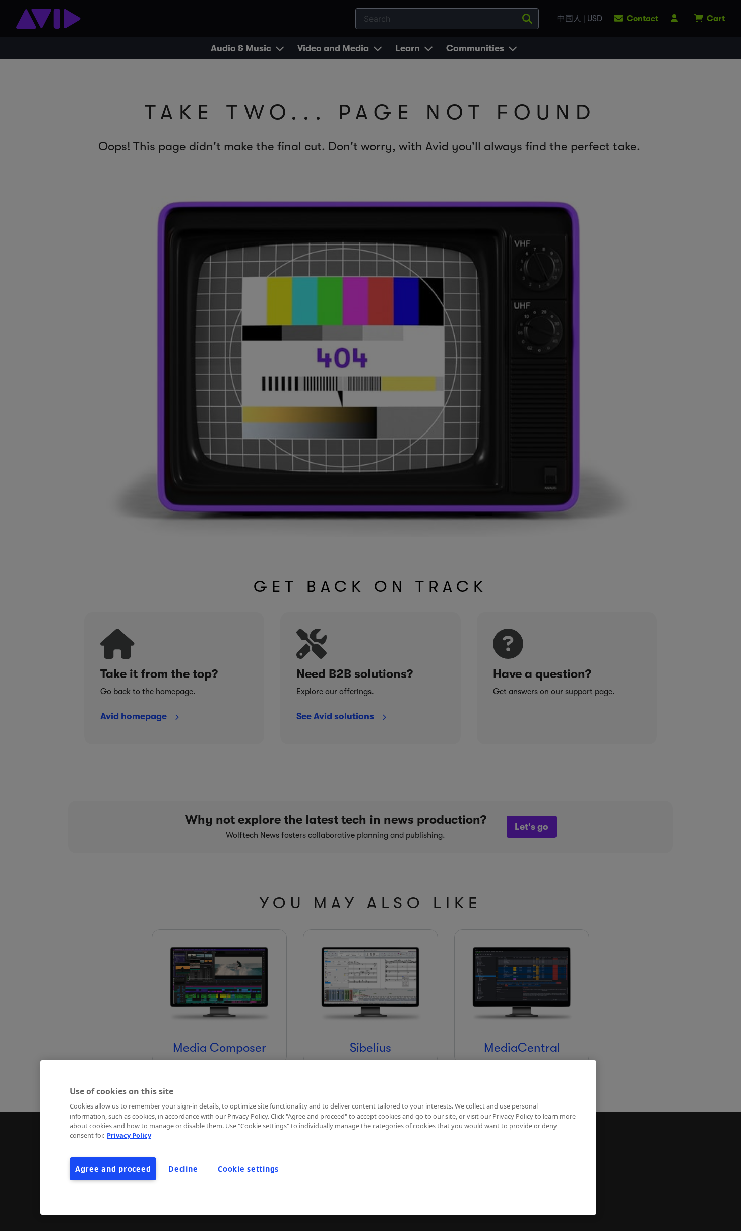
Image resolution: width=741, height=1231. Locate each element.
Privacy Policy (129, 1135)
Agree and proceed (113, 1169)
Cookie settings (248, 1169)
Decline (183, 1169)
